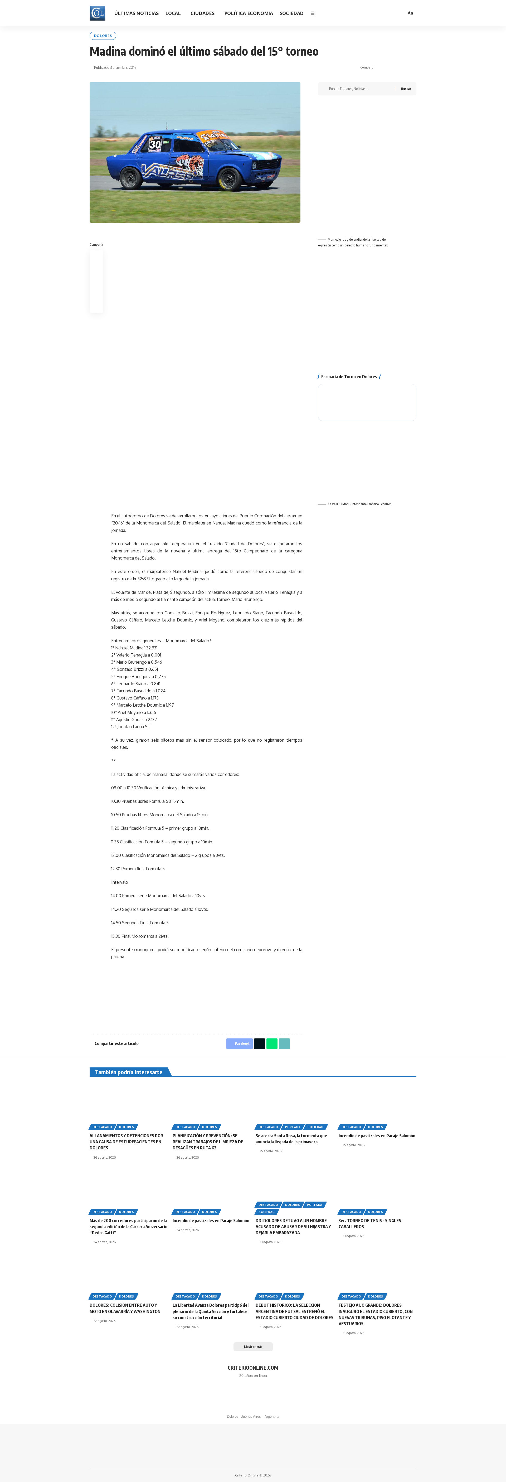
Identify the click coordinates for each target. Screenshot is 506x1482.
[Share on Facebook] (380, 67)
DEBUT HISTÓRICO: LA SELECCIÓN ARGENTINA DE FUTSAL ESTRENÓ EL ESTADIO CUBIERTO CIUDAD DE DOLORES (294, 1311)
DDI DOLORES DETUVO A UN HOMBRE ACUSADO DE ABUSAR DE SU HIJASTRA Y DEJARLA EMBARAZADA (293, 1226)
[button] (401, 13)
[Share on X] (388, 67)
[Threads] (384, 13)
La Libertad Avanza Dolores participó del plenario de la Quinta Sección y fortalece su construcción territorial (211, 1311)
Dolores (103, 35)
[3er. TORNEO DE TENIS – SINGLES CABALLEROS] (377, 1190)
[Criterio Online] (97, 13)
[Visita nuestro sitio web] (253, 1394)
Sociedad (316, 1127)
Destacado (102, 1127)
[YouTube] (363, 13)
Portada (292, 1127)
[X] (356, 13)
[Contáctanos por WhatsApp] (240, 1394)
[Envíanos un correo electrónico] (265, 1394)
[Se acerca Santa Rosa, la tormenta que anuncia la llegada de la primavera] (294, 1105)
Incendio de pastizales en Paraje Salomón (377, 1135)
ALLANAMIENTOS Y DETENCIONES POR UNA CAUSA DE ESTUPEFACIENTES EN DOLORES (126, 1141)
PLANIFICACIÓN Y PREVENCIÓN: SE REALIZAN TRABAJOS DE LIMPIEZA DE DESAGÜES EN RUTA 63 (208, 1141)
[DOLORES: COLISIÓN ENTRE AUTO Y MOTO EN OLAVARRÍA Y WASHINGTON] (128, 1274)
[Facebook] (349, 13)
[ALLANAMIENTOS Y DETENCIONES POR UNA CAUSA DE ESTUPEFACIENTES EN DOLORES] (128, 1105)
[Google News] (370, 13)
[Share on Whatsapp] (396, 67)
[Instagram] (377, 13)
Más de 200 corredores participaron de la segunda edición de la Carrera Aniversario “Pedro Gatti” (128, 1226)
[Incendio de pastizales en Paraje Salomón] (377, 1105)
